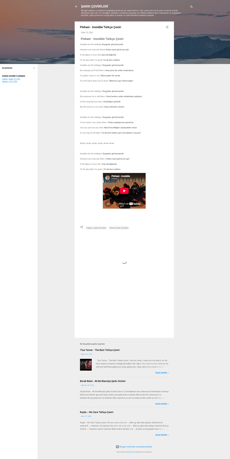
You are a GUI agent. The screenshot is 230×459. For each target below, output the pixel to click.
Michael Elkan (130, 452)
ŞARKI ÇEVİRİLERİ (94, 6)
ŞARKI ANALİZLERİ (11, 79)
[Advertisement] (184, 61)
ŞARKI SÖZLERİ (9, 82)
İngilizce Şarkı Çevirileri (96, 228)
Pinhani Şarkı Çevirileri (119, 228)
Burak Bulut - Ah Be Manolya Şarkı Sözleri (103, 381)
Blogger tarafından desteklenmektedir (135, 447)
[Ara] (191, 7)
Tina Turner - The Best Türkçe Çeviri (100, 350)
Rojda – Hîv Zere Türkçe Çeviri (97, 412)
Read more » (162, 373)
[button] (167, 27)
